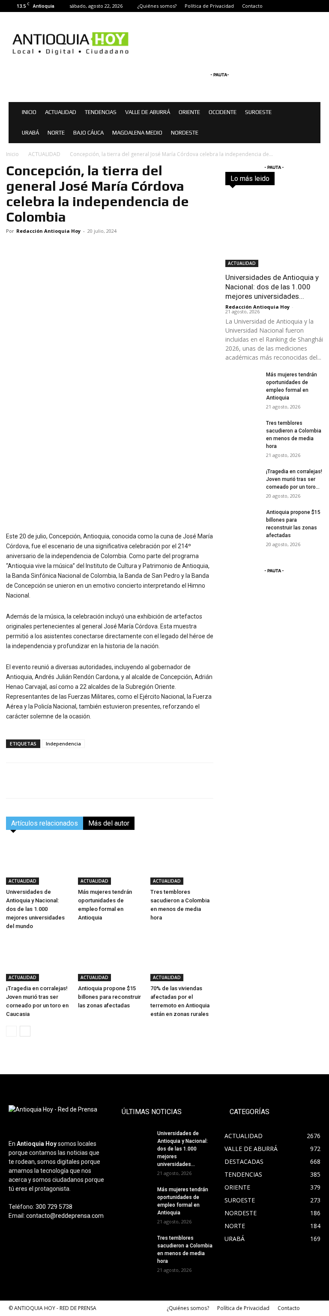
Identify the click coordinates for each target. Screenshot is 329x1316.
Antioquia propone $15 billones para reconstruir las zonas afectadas (109, 997)
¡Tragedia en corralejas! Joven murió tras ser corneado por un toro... (294, 479)
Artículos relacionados (44, 823)
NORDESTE (184, 132)
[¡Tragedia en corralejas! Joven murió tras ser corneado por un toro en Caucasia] (37, 959)
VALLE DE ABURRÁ (147, 112)
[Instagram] (299, 6)
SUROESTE (258, 112)
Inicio (12, 154)
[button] (310, 112)
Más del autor (108, 823)
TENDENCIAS (101, 112)
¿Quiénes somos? (157, 6)
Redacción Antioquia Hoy (48, 231)
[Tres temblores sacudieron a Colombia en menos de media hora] (181, 862)
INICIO (29, 112)
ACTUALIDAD (60, 112)
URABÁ (30, 132)
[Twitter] (314, 6)
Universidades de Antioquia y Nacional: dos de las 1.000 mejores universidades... (272, 286)
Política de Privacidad (209, 6)
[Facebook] (285, 6)
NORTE (56, 132)
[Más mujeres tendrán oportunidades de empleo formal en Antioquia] (109, 862)
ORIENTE (189, 112)
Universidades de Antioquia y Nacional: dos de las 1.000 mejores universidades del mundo (35, 909)
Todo (278, 175)
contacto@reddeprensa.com (65, 1215)
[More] (296, 780)
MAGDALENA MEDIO (137, 132)
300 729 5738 (54, 1206)
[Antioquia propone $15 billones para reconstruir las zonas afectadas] (109, 959)
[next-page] (25, 1031)
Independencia (63, 743)
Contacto (252, 6)
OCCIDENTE (222, 112)
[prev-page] (11, 1031)
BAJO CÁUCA (88, 132)
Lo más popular (303, 181)
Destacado (309, 175)
